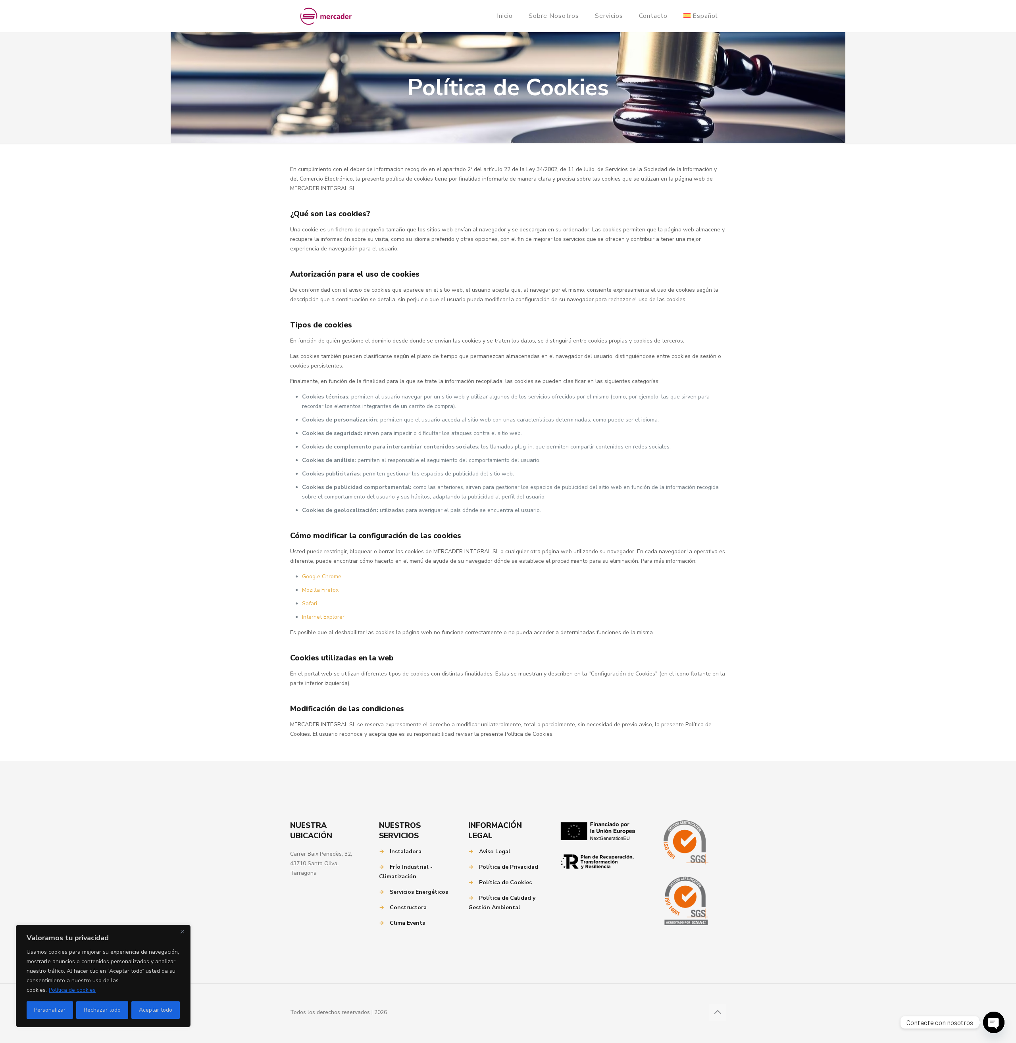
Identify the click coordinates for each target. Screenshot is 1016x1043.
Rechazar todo (102, 1010)
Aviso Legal (494, 851)
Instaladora (405, 851)
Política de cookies (72, 990)
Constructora (408, 907)
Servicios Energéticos (419, 892)
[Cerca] (182, 931)
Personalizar (49, 1010)
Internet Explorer (323, 617)
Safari (309, 603)
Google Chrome (321, 576)
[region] (103, 976)
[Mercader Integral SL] (326, 16)
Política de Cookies (505, 882)
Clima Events (407, 923)
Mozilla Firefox (320, 590)
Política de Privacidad (508, 867)
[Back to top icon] (717, 1012)
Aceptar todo (155, 1010)
